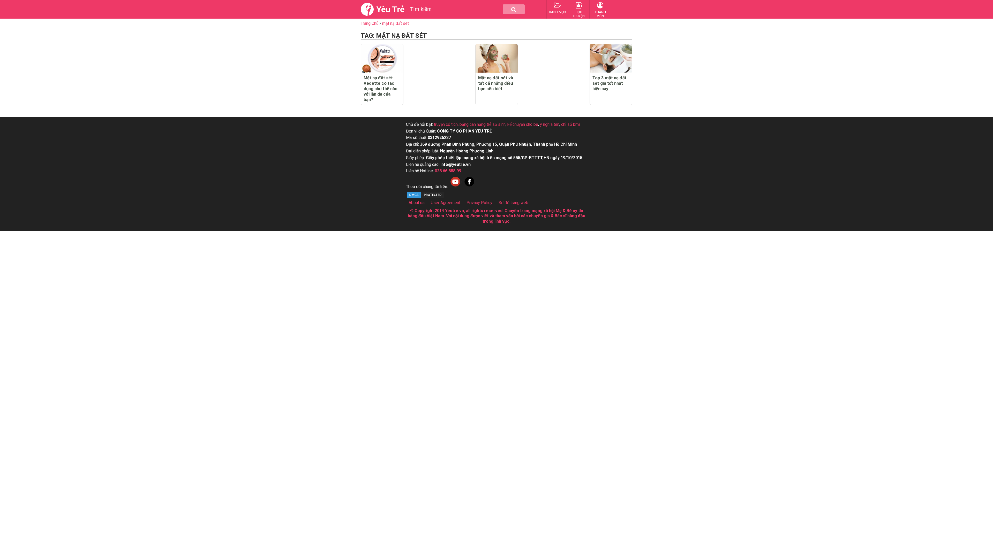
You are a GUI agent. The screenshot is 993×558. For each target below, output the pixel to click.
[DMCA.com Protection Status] (425, 197)
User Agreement (445, 202)
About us (417, 202)
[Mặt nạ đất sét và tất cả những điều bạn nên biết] (497, 58)
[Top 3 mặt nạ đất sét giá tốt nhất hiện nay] (611, 58)
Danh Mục (557, 12)
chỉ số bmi (570, 124)
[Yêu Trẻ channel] (455, 186)
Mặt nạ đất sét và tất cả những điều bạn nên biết (495, 83)
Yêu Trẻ (390, 9)
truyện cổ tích (446, 124)
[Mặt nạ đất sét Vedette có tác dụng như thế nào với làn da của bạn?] (382, 58)
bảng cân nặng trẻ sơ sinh (483, 124)
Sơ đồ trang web (513, 202)
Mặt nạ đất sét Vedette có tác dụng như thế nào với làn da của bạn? (380, 88)
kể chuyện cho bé (522, 124)
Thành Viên (600, 14)
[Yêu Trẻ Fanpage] (469, 186)
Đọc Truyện (579, 14)
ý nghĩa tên (549, 124)
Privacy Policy (479, 202)
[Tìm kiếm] (514, 9)
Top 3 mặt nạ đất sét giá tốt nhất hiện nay (609, 83)
